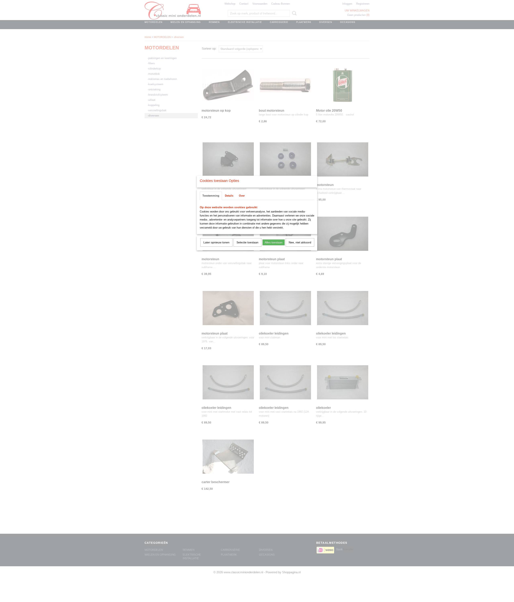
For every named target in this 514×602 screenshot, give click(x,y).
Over (242, 195)
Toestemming (210, 195)
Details (229, 195)
